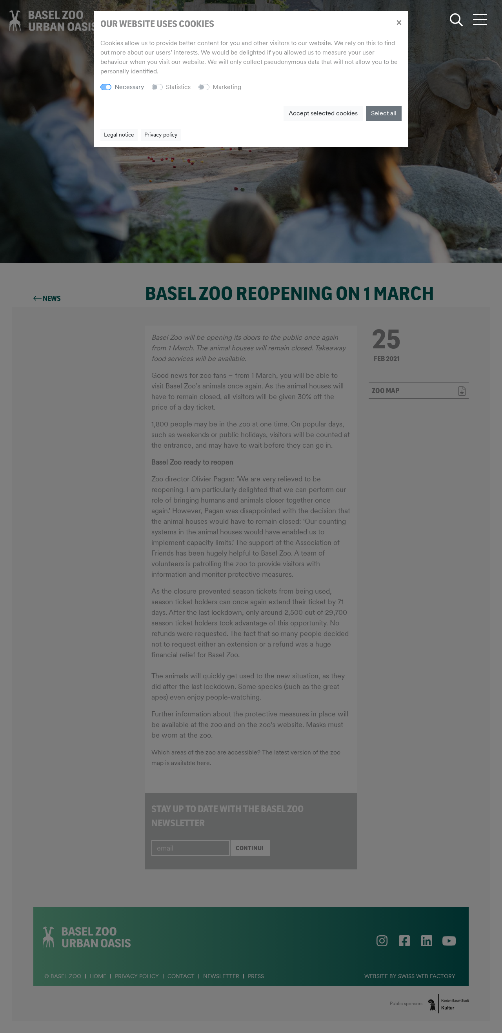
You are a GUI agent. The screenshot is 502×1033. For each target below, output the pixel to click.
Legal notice (119, 134)
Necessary (129, 87)
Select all (384, 113)
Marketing (227, 87)
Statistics (178, 87)
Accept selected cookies (323, 113)
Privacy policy (160, 134)
